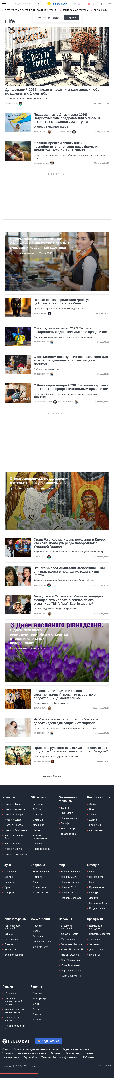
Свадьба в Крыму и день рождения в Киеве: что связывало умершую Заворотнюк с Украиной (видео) (70, 543)
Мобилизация (41, 919)
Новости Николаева (16, 854)
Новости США (69, 877)
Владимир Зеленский (67, 927)
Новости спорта (98, 797)
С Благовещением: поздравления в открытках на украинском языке (40, 480)
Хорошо (71, 17)
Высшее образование (40, 837)
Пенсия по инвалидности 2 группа (13, 1001)
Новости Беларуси (71, 898)
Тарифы (65, 823)
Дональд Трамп (69, 934)
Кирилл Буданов (70, 955)
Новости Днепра (14, 814)
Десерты (37, 1009)
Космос (9, 877)
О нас (5, 1049)
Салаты (37, 1014)
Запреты (94, 944)
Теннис (93, 814)
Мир (62, 865)
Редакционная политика (75, 1049)
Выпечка (37, 993)
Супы (36, 1004)
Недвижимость (69, 818)
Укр (110, 3)
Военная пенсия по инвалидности (15, 1011)
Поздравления (97, 908)
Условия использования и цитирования (24, 1053)
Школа (36, 830)
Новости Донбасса (15, 843)
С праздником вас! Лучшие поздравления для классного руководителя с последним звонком (71, 360)
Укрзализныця (69, 834)
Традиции (94, 939)
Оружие (9, 944)
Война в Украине (14, 919)
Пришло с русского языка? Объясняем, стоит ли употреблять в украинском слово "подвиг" (71, 749)
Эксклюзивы (101, 10)
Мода (92, 882)
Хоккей (93, 820)
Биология (10, 882)
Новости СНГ (68, 887)
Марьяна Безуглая (71, 970)
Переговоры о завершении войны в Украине (30, 10)
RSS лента (88, 1057)
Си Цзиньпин (68, 939)
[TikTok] (101, 3)
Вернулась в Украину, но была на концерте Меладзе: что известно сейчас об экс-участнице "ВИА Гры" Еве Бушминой (68, 600)
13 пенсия (10, 993)
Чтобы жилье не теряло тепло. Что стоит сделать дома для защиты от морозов (67, 721)
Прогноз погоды (41, 849)
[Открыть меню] (4, 3)
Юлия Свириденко (71, 976)
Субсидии (38, 820)
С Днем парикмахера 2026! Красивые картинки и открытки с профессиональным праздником (71, 387)
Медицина (38, 825)
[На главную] (57, 3)
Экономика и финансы (68, 799)
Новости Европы (70, 871)
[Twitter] (93, 4)
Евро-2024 (95, 825)
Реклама (55, 1053)
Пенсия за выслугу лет (15, 1027)
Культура (94, 892)
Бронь (36, 931)
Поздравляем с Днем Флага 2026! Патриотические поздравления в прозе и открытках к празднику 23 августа (67, 118)
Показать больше (51, 776)
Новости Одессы (14, 820)
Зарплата (38, 804)
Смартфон (10, 892)
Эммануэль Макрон (72, 944)
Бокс (91, 809)
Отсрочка (38, 936)
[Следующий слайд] (111, 10)
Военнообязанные (43, 941)
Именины (94, 955)
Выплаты (38, 814)
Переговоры (11, 939)
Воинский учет (41, 947)
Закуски (37, 1019)
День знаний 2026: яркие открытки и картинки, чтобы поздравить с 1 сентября (53, 91)
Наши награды (73, 1053)
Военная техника (14, 955)
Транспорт (67, 813)
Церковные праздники (95, 927)
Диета (36, 882)
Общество (38, 797)
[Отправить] (38, 3)
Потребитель (96, 877)
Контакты (91, 1053)
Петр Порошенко (70, 960)
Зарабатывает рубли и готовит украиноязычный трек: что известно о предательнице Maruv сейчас (65, 694)
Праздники (95, 919)
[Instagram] (97, 3)
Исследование (41, 892)
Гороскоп (94, 871)
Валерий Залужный (72, 949)
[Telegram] (84, 3)
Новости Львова (14, 825)
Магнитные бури (98, 903)
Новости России (70, 882)
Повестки (38, 925)
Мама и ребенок (42, 871)
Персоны (65, 919)
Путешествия (96, 887)
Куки (55, 17)
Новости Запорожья (16, 830)
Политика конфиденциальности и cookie (35, 1049)
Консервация (40, 998)
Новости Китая (69, 892)
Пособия (37, 843)
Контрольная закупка (75, 10)
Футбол (93, 804)
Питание (37, 877)
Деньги (65, 807)
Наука (6, 865)
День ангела (96, 949)
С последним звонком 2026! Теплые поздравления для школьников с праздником (70, 330)
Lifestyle (93, 865)
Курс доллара (68, 828)
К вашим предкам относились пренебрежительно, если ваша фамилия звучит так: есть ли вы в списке (66, 146)
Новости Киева (13, 804)
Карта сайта (30, 1057)
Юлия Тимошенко (70, 965)
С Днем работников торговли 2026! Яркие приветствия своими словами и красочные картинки (39, 243)
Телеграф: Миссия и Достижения (59, 1057)
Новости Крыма (13, 849)
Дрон (7, 887)
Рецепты (37, 986)
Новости (8, 797)
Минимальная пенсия (12, 1019)
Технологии (11, 871)
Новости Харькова (15, 809)
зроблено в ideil (104, 1066)
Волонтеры (11, 949)
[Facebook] (74, 3)
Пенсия (7, 986)
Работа (37, 809)
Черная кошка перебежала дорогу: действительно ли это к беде (61, 301)
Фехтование (96, 830)
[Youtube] (88, 3)
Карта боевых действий (12, 927)
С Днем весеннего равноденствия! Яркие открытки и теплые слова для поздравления (39, 636)
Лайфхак (94, 898)
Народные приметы (100, 934)
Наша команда (10, 1057)
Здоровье (38, 865)
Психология (39, 887)
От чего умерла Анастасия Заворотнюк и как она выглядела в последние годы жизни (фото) (69, 571)
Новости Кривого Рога (14, 837)
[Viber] (79, 3)
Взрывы (9, 934)
